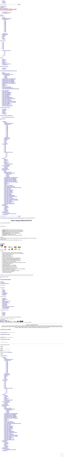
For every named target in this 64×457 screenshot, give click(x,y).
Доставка (4, 292)
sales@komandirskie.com (4, 320)
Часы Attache (4, 305)
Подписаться (2, 282)
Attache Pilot (6, 443)
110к (5, 29)
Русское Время (4, 304)
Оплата (3, 291)
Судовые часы (4, 64)
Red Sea (3, 36)
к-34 (3, 47)
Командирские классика (6, 50)
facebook (3, 312)
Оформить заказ (3, 337)
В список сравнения (3, 332)
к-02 (3, 42)
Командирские (4, 299)
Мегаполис (4, 60)
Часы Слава (4, 303)
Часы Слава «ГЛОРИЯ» (6, 93)
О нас (3, 289)
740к (5, 31)
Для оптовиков (5, 293)
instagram (3, 313)
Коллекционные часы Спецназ (7, 74)
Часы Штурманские (5, 302)
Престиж (3, 62)
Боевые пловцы (7, 75)
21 (4, 51)
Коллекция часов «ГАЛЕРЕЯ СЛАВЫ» (9, 78)
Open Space (4, 109)
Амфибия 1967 (4, 33)
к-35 (3, 43)
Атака (3, 72)
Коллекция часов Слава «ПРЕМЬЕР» (8, 81)
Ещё (1, 14)
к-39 (3, 55)
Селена (5, 420)
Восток (3, 300)
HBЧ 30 (3, 17)
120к (5, 27)
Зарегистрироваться (3, 355)
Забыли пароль (9, 352)
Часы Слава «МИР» (5, 95)
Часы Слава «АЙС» (5, 90)
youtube (3, 314)
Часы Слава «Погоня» (6, 96)
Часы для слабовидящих (6, 63)
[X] (2, 245)
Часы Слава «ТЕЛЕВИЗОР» (9, 437)
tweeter (3, 315)
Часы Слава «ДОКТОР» (8, 427)
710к (5, 20)
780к (5, 23)
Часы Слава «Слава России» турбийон (9, 101)
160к (5, 30)
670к (5, 25)
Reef (3, 37)
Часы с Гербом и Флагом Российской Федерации (10, 88)
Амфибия (4, 298)
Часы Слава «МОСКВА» (6, 86)
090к (5, 24)
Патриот (3, 84)
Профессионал (4, 85)
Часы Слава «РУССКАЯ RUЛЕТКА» (8, 98)
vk (2, 311)
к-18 (3, 45)
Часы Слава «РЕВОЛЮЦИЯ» (7, 97)
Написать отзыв (6, 283)
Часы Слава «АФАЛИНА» (7, 92)
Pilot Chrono (4, 112)
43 (4, 53)
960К (5, 22)
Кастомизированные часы (6, 18)
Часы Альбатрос (5, 404)
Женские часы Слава (6, 73)
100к (5, 26)
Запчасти (6, 403)
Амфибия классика (5, 19)
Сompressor (4, 113)
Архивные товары (5, 308)
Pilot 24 (3, 111)
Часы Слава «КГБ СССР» (6, 94)
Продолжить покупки (11, 332)
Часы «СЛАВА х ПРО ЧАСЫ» (7, 87)
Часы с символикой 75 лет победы (8, 117)
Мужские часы (4, 447)
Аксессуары (4, 68)
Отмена (1, 346)
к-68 (3, 48)
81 (4, 52)
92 (6, 392)
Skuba (3, 38)
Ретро (3, 61)
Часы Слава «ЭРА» (5, 104)
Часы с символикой (5, 307)
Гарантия (4, 290)
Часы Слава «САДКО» (6, 99)
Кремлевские (6, 398)
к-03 (5, 384)
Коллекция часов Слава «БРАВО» (8, 80)
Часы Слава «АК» (5, 91)
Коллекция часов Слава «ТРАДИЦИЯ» (9, 83)
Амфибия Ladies (5, 34)
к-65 (3, 44)
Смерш (7, 411)
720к (7, 371)
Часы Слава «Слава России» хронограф (9, 102)
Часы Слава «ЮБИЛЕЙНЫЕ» (7, 105)
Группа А (8, 410)
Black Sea (4, 35)
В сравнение (2, 243)
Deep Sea (5, 444)
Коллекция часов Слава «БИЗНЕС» (8, 79)
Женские (3, 59)
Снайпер (5, 77)
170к (7, 362)
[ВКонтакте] (1, 245)
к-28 (5, 385)
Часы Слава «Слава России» (7, 100)
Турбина (5, 379)
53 (6, 391)
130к (5, 28)
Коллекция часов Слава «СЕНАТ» (8, 82)
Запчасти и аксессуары (6, 401)
